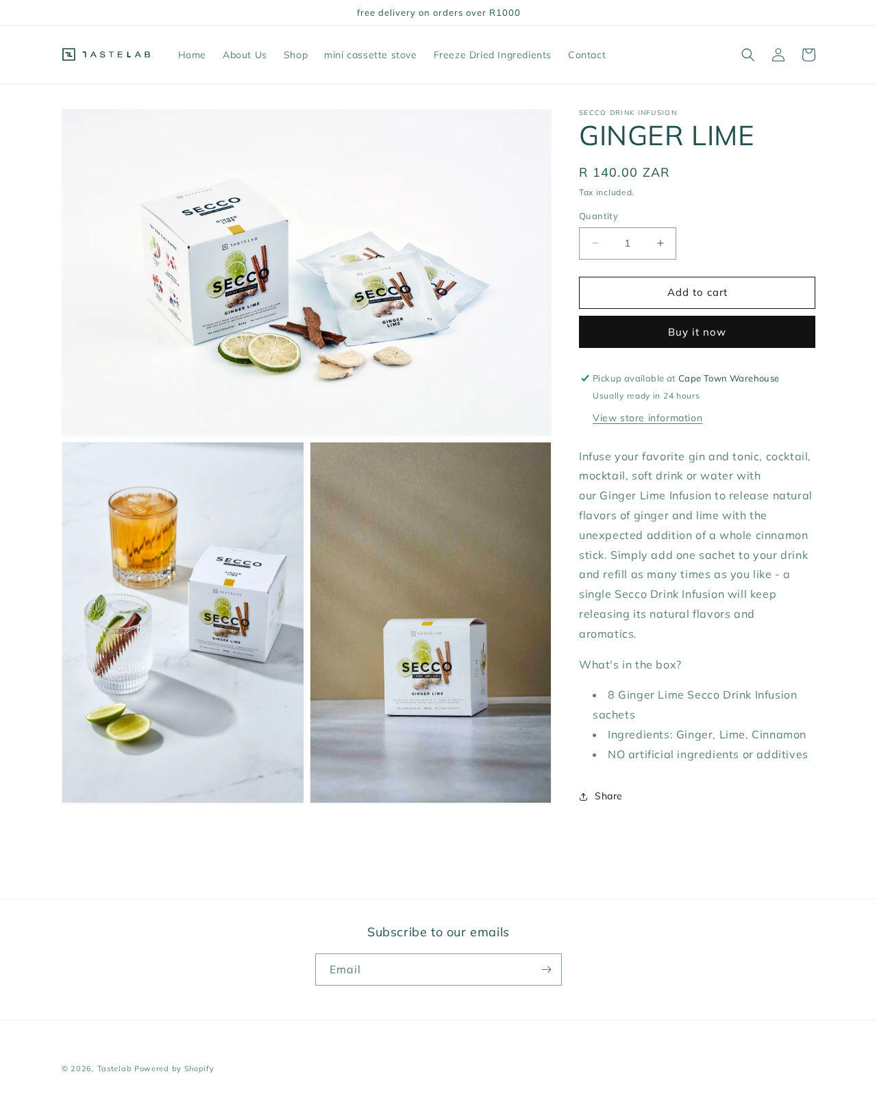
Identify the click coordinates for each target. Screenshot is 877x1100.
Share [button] (609, 796)
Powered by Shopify (174, 1068)
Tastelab (114, 1068)
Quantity (598, 215)
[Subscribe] (546, 969)
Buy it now (697, 331)
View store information (647, 418)
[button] (748, 55)
